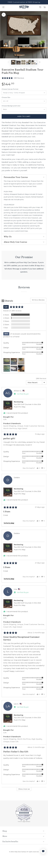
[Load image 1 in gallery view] (13, 62)
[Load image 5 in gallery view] (33, 62)
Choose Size (6, 97)
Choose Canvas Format (10, 89)
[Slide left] (8, 62)
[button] (40, 7)
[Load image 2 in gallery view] (18, 62)
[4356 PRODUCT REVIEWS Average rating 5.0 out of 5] (8, 822)
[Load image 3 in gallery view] (23, 62)
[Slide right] (40, 62)
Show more (22, 789)
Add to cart (24, 116)
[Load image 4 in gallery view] (28, 62)
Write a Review (38, 300)
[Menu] (3, 7)
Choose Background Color (11, 106)
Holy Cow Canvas (20, 851)
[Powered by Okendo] (7, 300)
